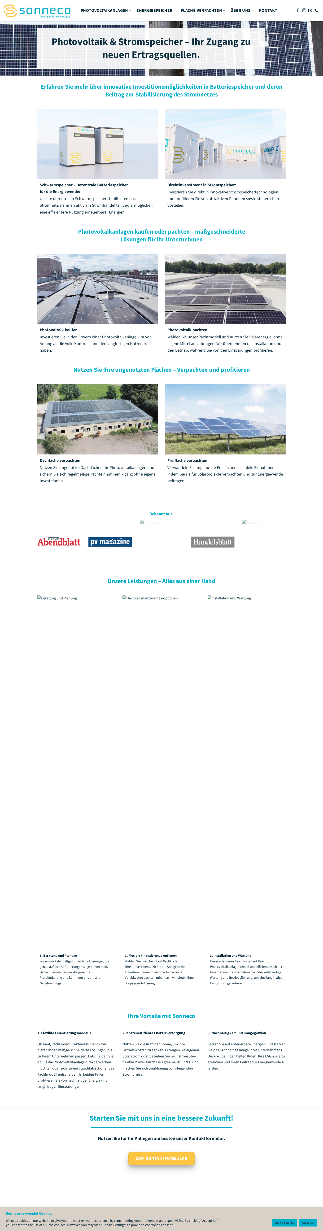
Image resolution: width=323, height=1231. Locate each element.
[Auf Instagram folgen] (304, 11)
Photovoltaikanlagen (104, 10)
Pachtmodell (210, 337)
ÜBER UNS (241, 10)
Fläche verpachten (201, 10)
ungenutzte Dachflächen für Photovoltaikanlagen (102, 468)
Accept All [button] (308, 1223)
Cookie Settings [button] (284, 1223)
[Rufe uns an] (316, 11)
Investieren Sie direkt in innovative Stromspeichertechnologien (222, 192)
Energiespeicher (154, 10)
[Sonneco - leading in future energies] (39, 10)
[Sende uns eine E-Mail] (310, 11)
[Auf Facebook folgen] (298, 11)
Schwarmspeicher (90, 199)
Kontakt (268, 10)
